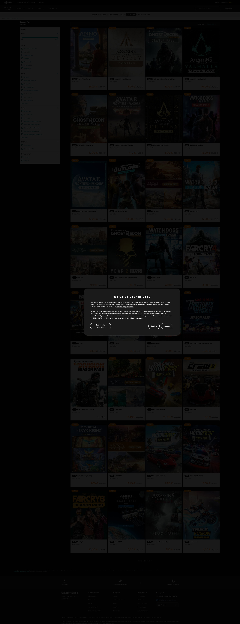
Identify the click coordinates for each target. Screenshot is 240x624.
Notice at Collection (145, 304)
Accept (167, 326)
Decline (154, 326)
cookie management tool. (125, 307)
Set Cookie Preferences (100, 326)
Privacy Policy (130, 304)
